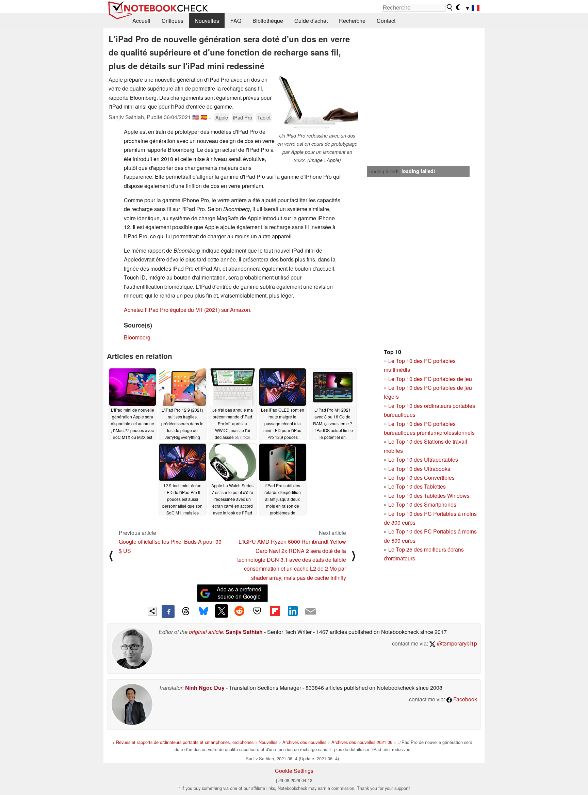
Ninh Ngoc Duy (205, 687)
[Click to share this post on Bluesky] (203, 611)
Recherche (352, 21)
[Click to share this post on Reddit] (239, 610)
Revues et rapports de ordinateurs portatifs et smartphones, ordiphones (185, 742)
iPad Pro (242, 117)
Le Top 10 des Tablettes (417, 486)
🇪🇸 (203, 117)
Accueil (141, 21)
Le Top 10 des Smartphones (422, 504)
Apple (221, 117)
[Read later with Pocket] (257, 610)
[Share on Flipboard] (274, 610)
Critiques (172, 21)
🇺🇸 (195, 117)
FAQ (235, 21)
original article (206, 632)
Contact (386, 21)
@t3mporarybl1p (456, 643)
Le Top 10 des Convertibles (421, 477)
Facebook (464, 699)
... (211, 117)
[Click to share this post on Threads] (185, 611)
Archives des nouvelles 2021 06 (361, 742)
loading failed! (383, 171)
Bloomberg (137, 337)
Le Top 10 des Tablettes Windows (429, 495)
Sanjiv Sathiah (244, 632)
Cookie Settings (294, 771)
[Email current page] (310, 611)
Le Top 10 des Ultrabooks (419, 469)
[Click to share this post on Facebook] (168, 611)
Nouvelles (207, 21)
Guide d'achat (311, 21)
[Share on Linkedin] (292, 610)
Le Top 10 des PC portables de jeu (430, 379)
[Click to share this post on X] (221, 610)
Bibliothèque (267, 21)
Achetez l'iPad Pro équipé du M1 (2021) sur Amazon (187, 310)
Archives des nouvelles (304, 742)
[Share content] (152, 611)
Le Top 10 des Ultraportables (423, 459)
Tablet (264, 117)
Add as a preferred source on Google (239, 592)
